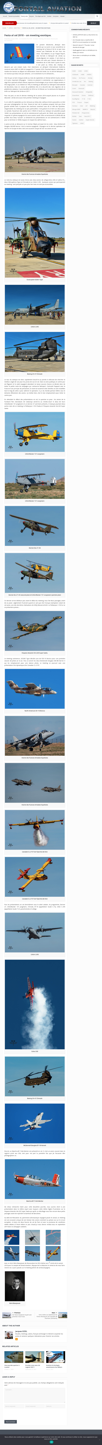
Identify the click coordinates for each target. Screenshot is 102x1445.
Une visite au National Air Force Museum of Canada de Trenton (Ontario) (47, 1316)
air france (82, 78)
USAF (82, 123)
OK (51, 1442)
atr (85, 81)
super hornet (90, 120)
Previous (17, 1313)
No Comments (8, 40)
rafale (74, 116)
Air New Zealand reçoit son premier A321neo (22, 1316)
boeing (91, 81)
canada (82, 85)
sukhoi (81, 120)
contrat (90, 85)
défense (90, 95)
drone (84, 95)
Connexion (56, 16)
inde (81, 106)
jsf (86, 106)
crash (74, 88)
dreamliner (75, 95)
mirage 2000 (76, 109)
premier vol (75, 113)
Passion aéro (24, 16)
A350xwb (75, 74)
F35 (73, 102)
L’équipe (62, 16)
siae (80, 116)
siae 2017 (87, 116)
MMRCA (85, 109)
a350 (86, 71)
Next (53, 1313)
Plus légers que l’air (40, 16)
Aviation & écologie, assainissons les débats (54, 1366)
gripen (86, 102)
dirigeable (89, 92)
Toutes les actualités (14, 16)
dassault (81, 88)
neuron (92, 109)
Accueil (5, 16)
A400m (89, 74)
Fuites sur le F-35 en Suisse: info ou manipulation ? (56, 23)
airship (90, 78)
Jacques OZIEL (14, 39)
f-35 (89, 99)
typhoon (75, 123)
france (79, 102)
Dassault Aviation (77, 92)
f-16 (83, 99)
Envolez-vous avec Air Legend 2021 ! (26, 23)
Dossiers (31, 16)
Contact (49, 16)
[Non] (100, 1440)
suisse (74, 120)
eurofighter (75, 99)
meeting (92, 106)
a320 (74, 71)
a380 (82, 74)
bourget (74, 85)
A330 (80, 71)
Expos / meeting (39, 39)
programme (85, 113)
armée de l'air (76, 81)
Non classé (47, 39)
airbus (74, 78)
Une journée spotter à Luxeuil (11, 1366)
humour (74, 106)
